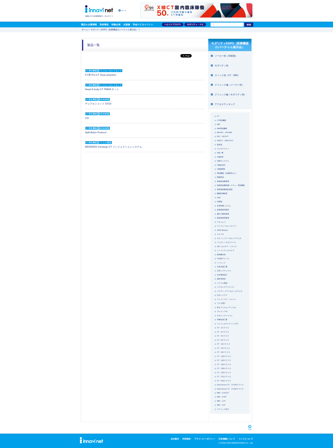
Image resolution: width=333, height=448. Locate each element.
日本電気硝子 (222, 275)
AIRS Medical (222, 230)
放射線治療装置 (223, 181)
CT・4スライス (223, 332)
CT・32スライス (223, 348)
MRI (218, 124)
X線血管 (220, 157)
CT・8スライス (223, 340)
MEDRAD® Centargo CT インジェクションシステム (113, 146)
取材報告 (104, 24)
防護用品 (220, 177)
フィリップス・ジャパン (226, 299)
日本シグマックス (224, 271)
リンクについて (246, 439)
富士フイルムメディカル (226, 307)
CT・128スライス (224, 356)
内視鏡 (219, 202)
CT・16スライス (223, 344)
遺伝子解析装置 (223, 214)
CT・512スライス (224, 376)
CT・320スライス (224, 373)
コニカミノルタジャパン (226, 242)
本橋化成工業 (222, 319)
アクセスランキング (225, 104)
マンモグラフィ (223, 149)
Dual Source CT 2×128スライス (230, 385)
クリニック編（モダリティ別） (230, 94)
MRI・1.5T (221, 401)
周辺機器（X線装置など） (227, 173)
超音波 (219, 145)
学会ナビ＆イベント (143, 24)
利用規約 (186, 439)
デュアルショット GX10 (98, 103)
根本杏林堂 (221, 279)
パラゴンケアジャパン (225, 287)
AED (219, 198)
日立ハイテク (222, 295)
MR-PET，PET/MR (224, 132)
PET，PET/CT (222, 136)
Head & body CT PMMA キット (102, 89)
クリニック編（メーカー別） (229, 85)
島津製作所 (221, 255)
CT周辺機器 (221, 120)
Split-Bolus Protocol (95, 132)
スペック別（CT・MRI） (227, 75)
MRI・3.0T (221, 405)
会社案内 (175, 439)
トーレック (221, 263)
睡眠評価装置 (222, 193)
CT (218, 116)
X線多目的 (221, 165)
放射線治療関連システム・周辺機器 (231, 185)
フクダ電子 (221, 303)
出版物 (126, 24)
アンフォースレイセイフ (226, 226)
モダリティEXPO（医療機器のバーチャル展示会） (114, 29)
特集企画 (116, 24)
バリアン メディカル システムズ (229, 291)
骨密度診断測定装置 (225, 189)
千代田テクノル (223, 259)
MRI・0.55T (222, 397)
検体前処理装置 (223, 218)
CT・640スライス (224, 381)
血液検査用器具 (223, 210)
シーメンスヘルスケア (225, 250)
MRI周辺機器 (222, 128)
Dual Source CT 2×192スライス (230, 389)
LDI (87, 118)
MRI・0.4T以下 (223, 393)
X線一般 (220, 153)
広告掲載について (227, 439)
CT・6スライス (223, 336)
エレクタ (220, 234)
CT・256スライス (224, 368)
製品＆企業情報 (89, 24)
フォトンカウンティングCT (227, 324)
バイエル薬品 (222, 283)
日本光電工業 (222, 267)
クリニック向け (223, 409)
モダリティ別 (221, 65)
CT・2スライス (223, 328)
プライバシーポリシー (204, 439)
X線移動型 (221, 169)
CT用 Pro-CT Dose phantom (100, 74)
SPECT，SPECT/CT (225, 141)
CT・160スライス (224, 360)
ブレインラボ (222, 311)
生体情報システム (224, 206)
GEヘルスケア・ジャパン (227, 246)
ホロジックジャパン (225, 316)
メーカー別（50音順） (226, 56)
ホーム (124, 10)
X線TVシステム (223, 161)
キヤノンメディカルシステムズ (229, 238)
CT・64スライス (223, 352)
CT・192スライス (224, 364)
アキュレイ (221, 222)
